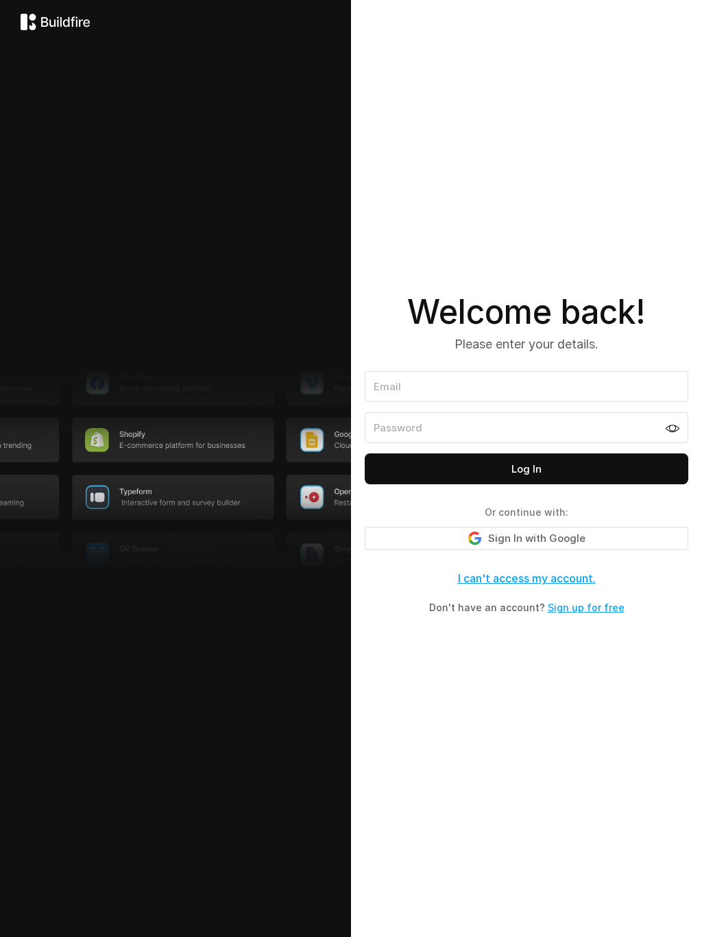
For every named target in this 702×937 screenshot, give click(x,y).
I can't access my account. (527, 578)
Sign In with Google (536, 538)
